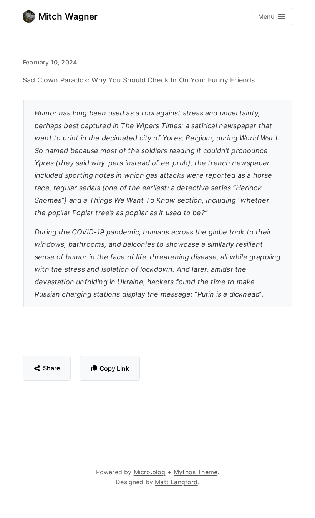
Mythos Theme (195, 472)
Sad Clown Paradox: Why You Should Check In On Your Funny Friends (139, 80)
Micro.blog (150, 472)
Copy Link (114, 368)
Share (51, 368)
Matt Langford (176, 482)
